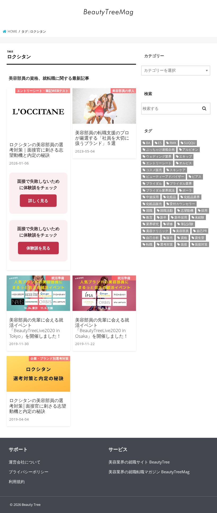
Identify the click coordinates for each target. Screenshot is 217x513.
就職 (149, 210)
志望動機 (187, 210)
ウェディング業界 (158, 156)
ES (160, 143)
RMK (173, 143)
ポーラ (187, 190)
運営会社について (24, 462)
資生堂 (199, 237)
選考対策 (166, 244)
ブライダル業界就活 (160, 190)
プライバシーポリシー (28, 471)
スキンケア (178, 170)
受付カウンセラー (182, 204)
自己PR (202, 231)
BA (148, 143)
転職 (149, 244)
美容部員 (182, 231)
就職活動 (166, 210)
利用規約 (17, 481)
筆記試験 (187, 224)
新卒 (163, 217)
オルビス (185, 163)
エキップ (185, 156)
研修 (169, 224)
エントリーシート (158, 163)
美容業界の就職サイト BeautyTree (139, 462)
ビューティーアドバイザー (165, 176)
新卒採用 (180, 217)
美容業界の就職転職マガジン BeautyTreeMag (148, 471)
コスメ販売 (154, 170)
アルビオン (190, 149)
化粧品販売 (154, 204)
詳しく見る (38, 200)
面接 (184, 244)
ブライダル (154, 183)
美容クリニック (157, 231)
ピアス (196, 176)
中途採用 (152, 197)
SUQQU (189, 143)
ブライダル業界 (181, 183)
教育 (149, 217)
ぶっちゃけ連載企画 (160, 149)
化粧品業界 (192, 197)
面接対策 (201, 244)
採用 (204, 210)
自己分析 (152, 237)
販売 (169, 237)
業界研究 (152, 224)
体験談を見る (38, 248)
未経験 (199, 217)
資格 (184, 237)
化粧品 (171, 197)
